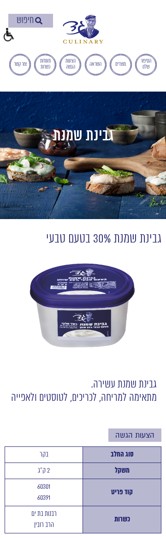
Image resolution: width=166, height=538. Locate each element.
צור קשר (20, 64)
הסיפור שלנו (146, 64)
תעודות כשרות (45, 64)
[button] (8, 36)
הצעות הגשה (70, 64)
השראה (95, 64)
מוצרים (120, 64)
